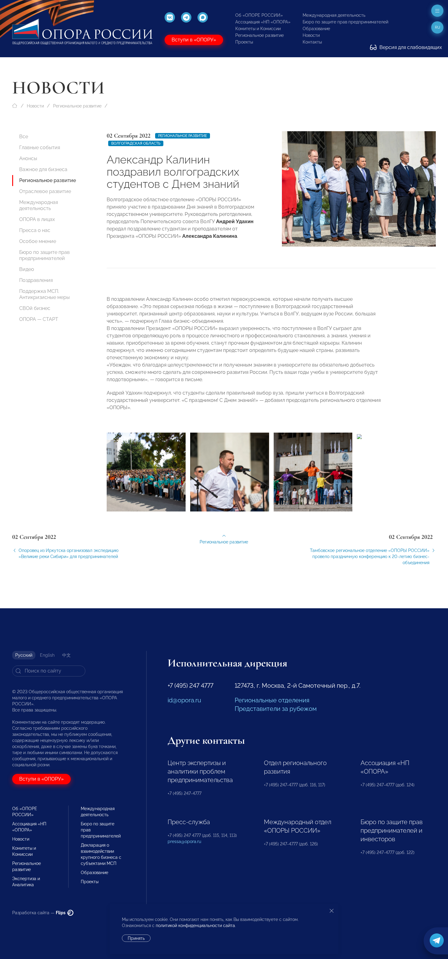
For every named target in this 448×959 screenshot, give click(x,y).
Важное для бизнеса (43, 169)
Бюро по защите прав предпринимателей (345, 21)
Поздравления (36, 280)
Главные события (39, 147)
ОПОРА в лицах (37, 219)
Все (23, 136)
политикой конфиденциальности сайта (195, 925)
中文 (66, 655)
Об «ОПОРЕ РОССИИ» (259, 15)
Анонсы (28, 158)
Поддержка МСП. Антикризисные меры (44, 294)
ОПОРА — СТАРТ (38, 319)
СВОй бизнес (34, 308)
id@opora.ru (184, 700)
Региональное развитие (259, 35)
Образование (316, 28)
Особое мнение (37, 241)
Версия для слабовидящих (410, 47)
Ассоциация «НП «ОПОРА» (262, 21)
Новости (311, 35)
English (47, 655)
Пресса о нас (34, 230)
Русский (23, 655)
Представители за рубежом (276, 708)
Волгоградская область (135, 143)
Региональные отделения (272, 700)
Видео (26, 269)
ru (437, 27)
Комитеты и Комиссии (258, 28)
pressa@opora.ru (184, 841)
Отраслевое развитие (45, 191)
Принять (136, 938)
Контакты (312, 42)
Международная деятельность (334, 15)
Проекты (244, 42)
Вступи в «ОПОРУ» (194, 40)
